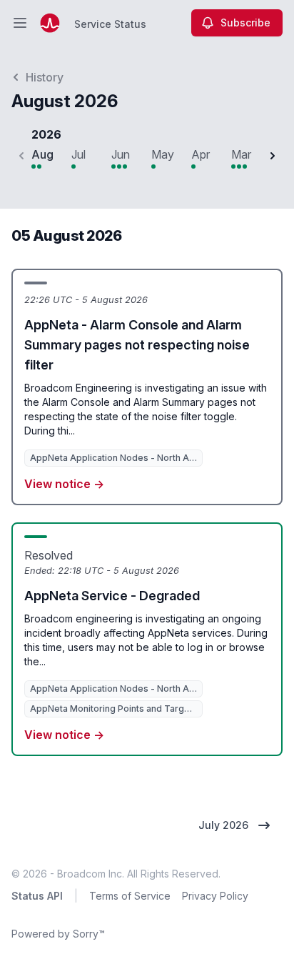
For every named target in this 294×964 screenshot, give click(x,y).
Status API (37, 896)
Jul (78, 154)
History (45, 77)
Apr (200, 154)
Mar (241, 154)
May (162, 154)
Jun (120, 154)
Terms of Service (130, 896)
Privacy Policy (215, 896)
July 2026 (223, 825)
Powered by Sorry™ (58, 934)
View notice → (64, 484)
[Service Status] (50, 23)
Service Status (110, 24)
